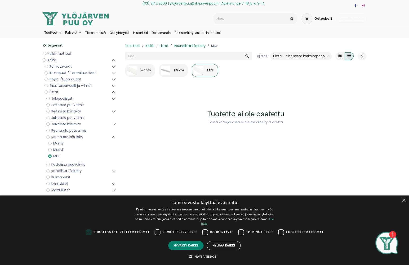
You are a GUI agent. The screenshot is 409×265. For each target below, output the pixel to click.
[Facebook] (355, 5)
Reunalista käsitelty (190, 45)
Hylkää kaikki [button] (224, 245)
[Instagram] (363, 5)
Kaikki (150, 45)
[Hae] (292, 18)
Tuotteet (132, 45)
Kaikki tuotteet (59, 53)
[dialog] (204, 230)
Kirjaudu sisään (351, 18)
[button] (301, 56)
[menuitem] (52, 32)
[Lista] (349, 56)
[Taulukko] (340, 56)
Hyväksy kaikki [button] (186, 245)
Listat (164, 45)
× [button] (403, 200)
